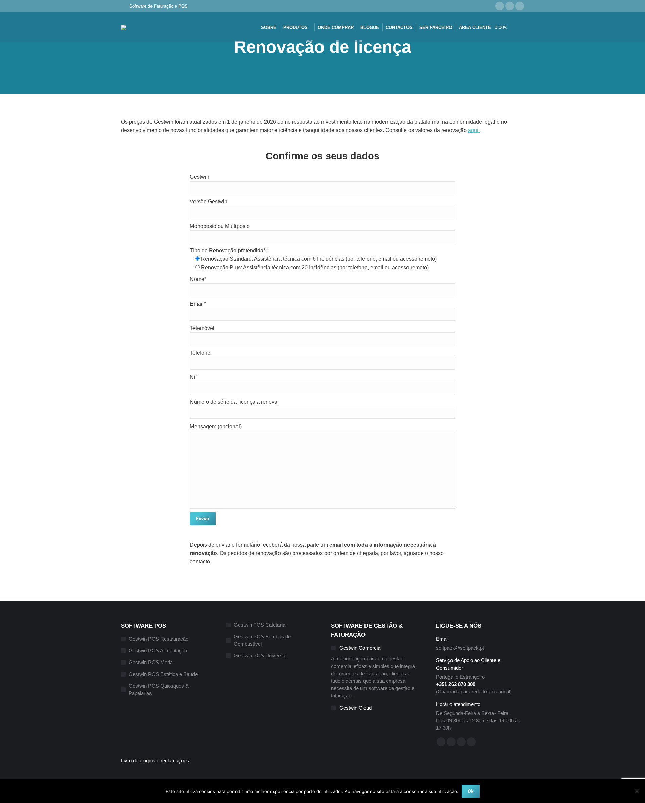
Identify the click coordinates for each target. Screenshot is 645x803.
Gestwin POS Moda (151, 662)
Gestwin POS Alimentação (158, 650)
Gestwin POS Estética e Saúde (163, 674)
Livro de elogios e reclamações (155, 760)
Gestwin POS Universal (260, 655)
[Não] (636, 791)
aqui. (474, 130)
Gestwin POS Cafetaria (259, 625)
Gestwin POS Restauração (158, 639)
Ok (471, 791)
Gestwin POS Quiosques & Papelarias (159, 689)
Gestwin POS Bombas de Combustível (262, 640)
